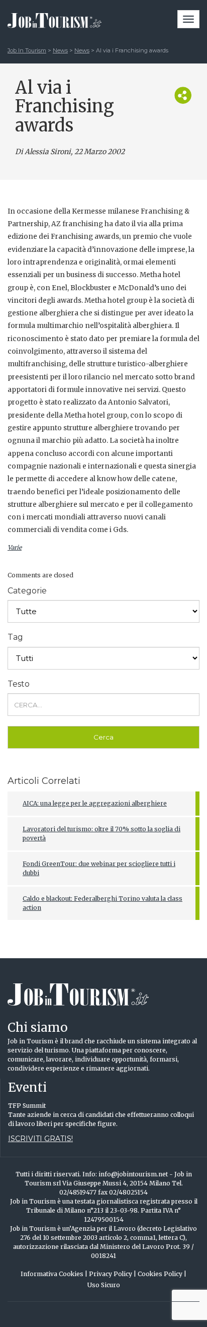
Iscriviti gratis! (40, 1138)
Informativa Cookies (54, 1274)
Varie (15, 547)
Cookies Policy (162, 1274)
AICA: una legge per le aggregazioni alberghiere (95, 803)
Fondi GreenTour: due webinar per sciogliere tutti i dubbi (99, 868)
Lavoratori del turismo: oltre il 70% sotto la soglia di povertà (101, 833)
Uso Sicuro (103, 1285)
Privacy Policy (112, 1274)
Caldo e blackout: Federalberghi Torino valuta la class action (102, 903)
